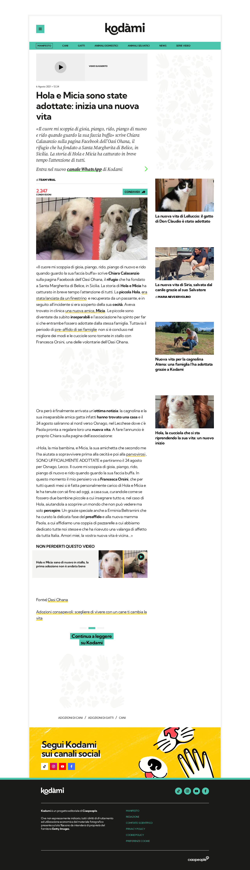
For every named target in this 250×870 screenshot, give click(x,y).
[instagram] (187, 791)
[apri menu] (40, 29)
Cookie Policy (135, 834)
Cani (65, 46)
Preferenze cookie (138, 841)
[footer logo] (77, 791)
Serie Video (183, 46)
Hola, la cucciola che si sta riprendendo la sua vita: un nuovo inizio (184, 437)
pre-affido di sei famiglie (76, 329)
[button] (44, 766)
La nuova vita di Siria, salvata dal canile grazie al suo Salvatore (183, 287)
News (162, 46)
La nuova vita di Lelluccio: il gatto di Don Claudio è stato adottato (184, 219)
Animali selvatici (139, 46)
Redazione (132, 816)
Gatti (81, 46)
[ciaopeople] (198, 859)
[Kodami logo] (125, 29)
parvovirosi (135, 454)
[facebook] (205, 791)
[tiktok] (178, 791)
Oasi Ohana (58, 599)
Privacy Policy (135, 828)
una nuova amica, (85, 310)
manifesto (132, 810)
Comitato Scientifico (139, 822)
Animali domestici (106, 46)
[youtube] (196, 791)
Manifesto (44, 45)
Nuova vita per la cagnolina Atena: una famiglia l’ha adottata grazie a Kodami (184, 364)
